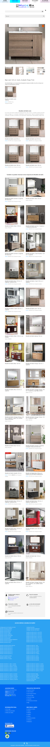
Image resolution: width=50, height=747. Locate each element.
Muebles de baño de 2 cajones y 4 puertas (8, 669)
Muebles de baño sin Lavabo (6, 658)
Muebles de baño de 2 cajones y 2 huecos (8, 670)
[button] (43, 26)
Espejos (28, 710)
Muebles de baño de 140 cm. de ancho (34, 641)
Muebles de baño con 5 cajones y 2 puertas (9, 676)
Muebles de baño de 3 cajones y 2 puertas (35, 665)
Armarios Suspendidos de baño (32, 677)
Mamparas (29, 721)
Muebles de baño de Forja (5, 642)
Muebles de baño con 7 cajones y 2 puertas (9, 679)
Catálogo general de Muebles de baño (8, 627)
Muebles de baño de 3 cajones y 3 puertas (35, 666)
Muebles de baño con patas (5, 636)
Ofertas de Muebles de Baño (6, 655)
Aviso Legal (8, 709)
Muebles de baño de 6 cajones (32, 652)
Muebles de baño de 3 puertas (32, 658)
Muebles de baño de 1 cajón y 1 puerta (8, 663)
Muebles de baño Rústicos (5, 631)
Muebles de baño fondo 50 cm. (6, 651)
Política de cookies (9, 712)
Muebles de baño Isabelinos (6, 634)
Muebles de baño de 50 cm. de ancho (34, 632)
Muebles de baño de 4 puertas (32, 660)
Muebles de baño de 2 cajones (32, 646)
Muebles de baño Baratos (5, 638)
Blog (28, 702)
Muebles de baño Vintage (5, 632)
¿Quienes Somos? (30, 690)
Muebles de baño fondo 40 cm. (6, 648)
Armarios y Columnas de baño (32, 675)
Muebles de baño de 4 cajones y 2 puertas (8, 673)
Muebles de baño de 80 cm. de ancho (34, 636)
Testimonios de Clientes (32, 700)
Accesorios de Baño (31, 718)
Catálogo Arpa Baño (30, 627)
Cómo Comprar (30, 691)
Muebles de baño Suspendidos (6, 635)
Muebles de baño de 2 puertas (32, 657)
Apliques (29, 712)
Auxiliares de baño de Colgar (32, 673)
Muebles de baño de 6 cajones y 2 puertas (8, 677)
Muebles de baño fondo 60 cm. (6, 653)
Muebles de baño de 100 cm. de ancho (34, 639)
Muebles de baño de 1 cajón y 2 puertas (8, 665)
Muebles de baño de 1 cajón (32, 645)
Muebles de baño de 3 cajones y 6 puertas (35, 669)
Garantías (29, 699)
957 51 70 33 (11, 597)
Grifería (28, 716)
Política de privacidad (10, 710)
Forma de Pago (30, 695)
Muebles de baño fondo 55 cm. (6, 652)
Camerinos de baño (30, 680)
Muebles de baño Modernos (6, 630)
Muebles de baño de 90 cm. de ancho (34, 637)
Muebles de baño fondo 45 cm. (6, 649)
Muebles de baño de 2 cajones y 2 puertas (8, 667)
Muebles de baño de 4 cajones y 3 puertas (8, 675)
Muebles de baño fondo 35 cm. (6, 646)
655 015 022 (16, 597)
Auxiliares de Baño (31, 709)
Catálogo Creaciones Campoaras (33, 628)
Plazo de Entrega (30, 697)
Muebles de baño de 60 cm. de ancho (34, 633)
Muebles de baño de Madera (6, 640)
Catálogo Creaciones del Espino (32, 630)
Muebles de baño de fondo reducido (7, 645)
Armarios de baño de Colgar (32, 676)
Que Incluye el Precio (31, 693)
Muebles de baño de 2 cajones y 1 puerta (8, 666)
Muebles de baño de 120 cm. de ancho (34, 640)
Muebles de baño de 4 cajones (32, 649)
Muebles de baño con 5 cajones (32, 651)
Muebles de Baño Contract (5, 657)
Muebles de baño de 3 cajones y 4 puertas (35, 667)
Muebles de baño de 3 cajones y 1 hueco (34, 670)
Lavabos (29, 714)
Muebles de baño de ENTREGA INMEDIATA (8, 639)
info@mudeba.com (12, 598)
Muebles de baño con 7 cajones (32, 653)
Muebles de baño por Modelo (6, 628)
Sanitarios (29, 719)
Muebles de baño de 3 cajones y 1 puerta (34, 663)
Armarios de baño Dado (31, 679)
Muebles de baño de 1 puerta (32, 655)
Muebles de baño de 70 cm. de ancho (34, 634)
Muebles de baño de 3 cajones (32, 648)
